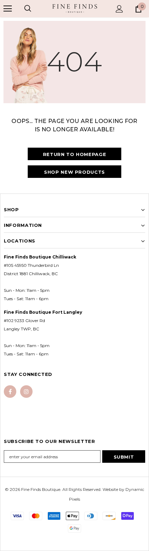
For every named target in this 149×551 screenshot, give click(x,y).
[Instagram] (26, 391)
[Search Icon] (27, 8)
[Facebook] (10, 391)
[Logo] (74, 8)
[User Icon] (119, 9)
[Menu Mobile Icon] (7, 9)
